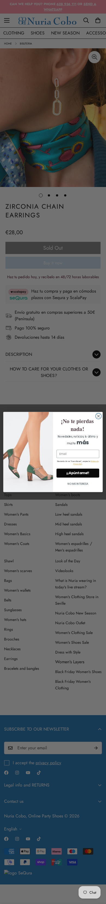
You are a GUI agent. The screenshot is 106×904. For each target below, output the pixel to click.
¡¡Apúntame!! (77, 473)
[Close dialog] (98, 416)
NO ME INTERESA (77, 484)
